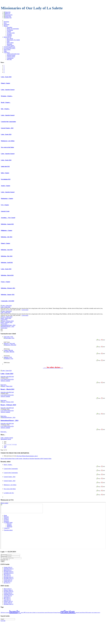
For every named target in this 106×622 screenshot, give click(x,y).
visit (93, 612)
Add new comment (5, 380)
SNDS (86, 612)
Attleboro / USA (8, 357)
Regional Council (79, 612)
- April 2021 (7, 262)
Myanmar (55, 612)
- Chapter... (6, 96)
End (5, 447)
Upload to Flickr (47, 458)
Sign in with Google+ (17, 458)
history (4, 612)
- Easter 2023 (6, 134)
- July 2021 (6, 237)
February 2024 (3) (8, 590)
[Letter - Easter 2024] (6, 370)
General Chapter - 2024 (9, 476)
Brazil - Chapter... (8, 464)
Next (5, 446)
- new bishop (7, 141)
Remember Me (4, 559)
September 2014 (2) (8, 573)
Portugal (59, 612)
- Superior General (7, 89)
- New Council (8, 217)
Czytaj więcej (25, 309)
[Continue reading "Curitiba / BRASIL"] (9, 351)
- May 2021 (6, 256)
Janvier (22, 612)
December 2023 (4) (8, 591)
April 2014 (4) (7, 575)
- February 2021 (8, 288)
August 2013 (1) (8, 581)
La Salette (34, 612)
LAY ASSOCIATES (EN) (7, 379)
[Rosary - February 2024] (7, 402)
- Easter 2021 (6, 269)
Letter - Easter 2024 (5, 307)
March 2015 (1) (7, 570)
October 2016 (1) (8, 567)
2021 (5, 179)
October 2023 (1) (8, 593)
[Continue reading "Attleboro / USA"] (8, 358)
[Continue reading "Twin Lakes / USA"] (9, 338)
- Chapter (5, 83)
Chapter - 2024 (7, 128)
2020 (2, 612)
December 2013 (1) (8, 577)
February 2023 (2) (8, 601)
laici (27, 612)
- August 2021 (7, 224)
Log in (2, 561)
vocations (95, 612)
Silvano (83, 612)
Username (4, 554)
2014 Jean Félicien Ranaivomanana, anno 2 (27, 456)
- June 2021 (7, 249)
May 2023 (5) (7, 598)
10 (15, 444)
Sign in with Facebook (6, 458)
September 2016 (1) (8, 568)
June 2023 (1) (7, 597)
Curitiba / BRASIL (8, 350)
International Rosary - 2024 (7, 326)
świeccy (98, 612)
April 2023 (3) (7, 600)
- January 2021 (7, 294)
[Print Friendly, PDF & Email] (100, 340)
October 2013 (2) (8, 580)
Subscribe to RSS (38, 458)
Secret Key (5, 558)
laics (29, 612)
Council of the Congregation (11, 468)
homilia (7, 612)
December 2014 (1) (8, 571)
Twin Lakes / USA (8, 336)
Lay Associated (39, 612)
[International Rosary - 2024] (8, 417)
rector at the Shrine (7, 147)
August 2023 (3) (8, 595)
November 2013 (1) (8, 578)
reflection (68, 612)
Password (4, 556)
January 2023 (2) (8, 602)
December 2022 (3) (8, 604)
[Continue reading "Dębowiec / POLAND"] (10, 345)
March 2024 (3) (7, 588)
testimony (90, 612)
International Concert (6, 439)
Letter (5, 211)
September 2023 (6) (8, 594)
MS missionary (50, 612)
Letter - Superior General (7, 437)
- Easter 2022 (6, 160)
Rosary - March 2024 (6, 318)
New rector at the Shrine (10, 488)
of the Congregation (8, 121)
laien (31, 612)
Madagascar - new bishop (10, 484)
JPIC (25, 612)
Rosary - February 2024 (6, 322)
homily (15, 612)
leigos (43, 612)
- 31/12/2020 (7, 301)
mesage (46, 612)
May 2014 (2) (7, 574)
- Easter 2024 (6, 77)
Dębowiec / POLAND (9, 343)
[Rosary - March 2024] (6, 386)
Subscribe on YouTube (28, 458)
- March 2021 (7, 275)
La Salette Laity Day (9, 493)
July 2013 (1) (7, 582)
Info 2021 (5, 166)
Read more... (4, 384)
